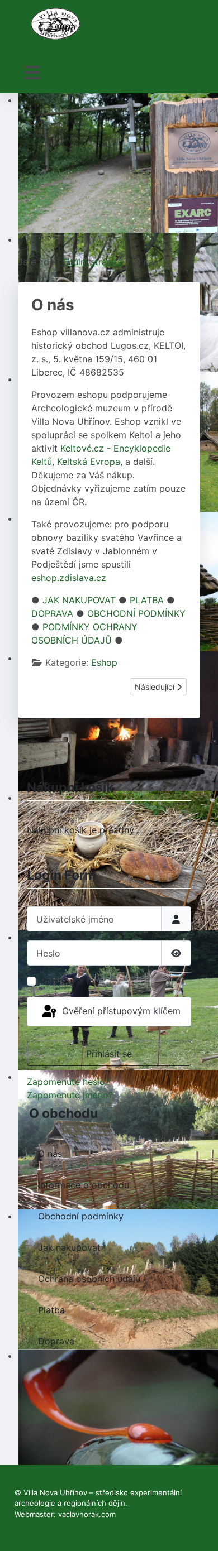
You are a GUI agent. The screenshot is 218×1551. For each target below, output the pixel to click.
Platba (51, 1309)
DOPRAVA (52, 613)
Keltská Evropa (88, 461)
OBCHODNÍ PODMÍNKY (136, 613)
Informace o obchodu (83, 1184)
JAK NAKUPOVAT (79, 600)
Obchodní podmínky (81, 1216)
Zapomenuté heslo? (68, 1081)
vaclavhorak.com (87, 1514)
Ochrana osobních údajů (89, 1278)
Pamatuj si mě (69, 981)
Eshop (104, 662)
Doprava (56, 1341)
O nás (50, 1153)
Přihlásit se (109, 1053)
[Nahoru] (198, 1530)
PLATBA (147, 600)
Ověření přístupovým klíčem (120, 1010)
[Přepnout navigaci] (32, 72)
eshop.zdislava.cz (68, 577)
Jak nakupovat (69, 1247)
